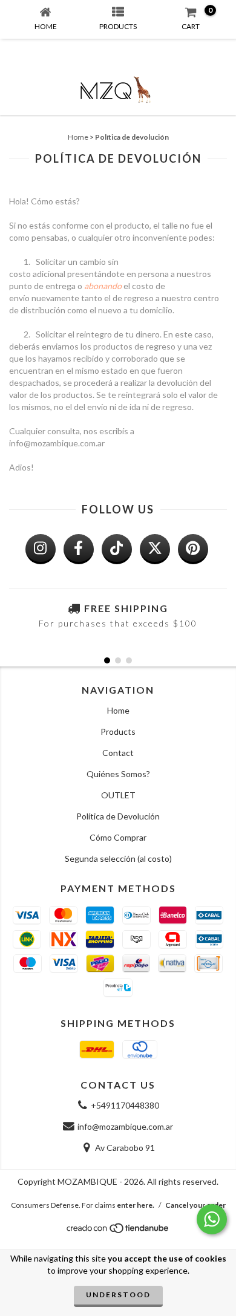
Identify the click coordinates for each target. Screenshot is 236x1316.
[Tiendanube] (118, 1231)
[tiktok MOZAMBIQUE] (117, 549)
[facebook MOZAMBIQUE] (79, 549)
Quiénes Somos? (118, 774)
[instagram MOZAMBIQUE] (40, 549)
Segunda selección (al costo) (118, 858)
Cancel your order (195, 1205)
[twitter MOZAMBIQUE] (155, 549)
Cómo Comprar (118, 837)
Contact (118, 753)
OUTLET (118, 795)
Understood (118, 1294)
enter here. (135, 1205)
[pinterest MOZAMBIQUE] (193, 549)
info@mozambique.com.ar (125, 1126)
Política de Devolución (118, 816)
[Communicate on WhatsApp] (212, 1219)
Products (118, 731)
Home (78, 137)
